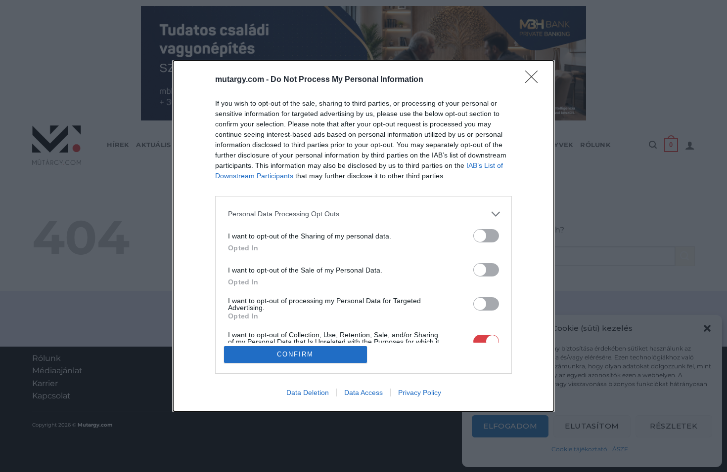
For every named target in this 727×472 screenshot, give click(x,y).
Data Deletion (307, 392)
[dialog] (363, 236)
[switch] (486, 235)
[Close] (534, 80)
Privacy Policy (419, 392)
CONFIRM (295, 354)
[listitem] (363, 214)
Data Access (363, 392)
